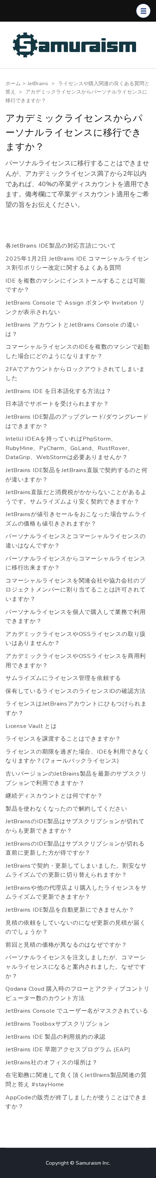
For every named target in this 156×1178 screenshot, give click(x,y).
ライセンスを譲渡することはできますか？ (63, 739)
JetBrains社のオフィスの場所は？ (51, 1062)
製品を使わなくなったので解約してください (66, 809)
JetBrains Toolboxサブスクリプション (57, 1024)
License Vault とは (31, 726)
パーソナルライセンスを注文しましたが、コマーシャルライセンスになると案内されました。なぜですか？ (75, 967)
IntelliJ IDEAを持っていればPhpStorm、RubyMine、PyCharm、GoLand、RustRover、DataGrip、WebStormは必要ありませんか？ (69, 448)
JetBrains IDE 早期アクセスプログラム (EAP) (68, 1049)
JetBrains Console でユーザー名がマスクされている (76, 1011)
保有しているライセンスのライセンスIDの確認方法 (75, 691)
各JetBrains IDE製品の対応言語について (60, 246)
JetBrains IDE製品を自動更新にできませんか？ (69, 910)
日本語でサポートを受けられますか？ (57, 404)
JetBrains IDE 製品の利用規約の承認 (55, 1037)
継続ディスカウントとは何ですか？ (54, 796)
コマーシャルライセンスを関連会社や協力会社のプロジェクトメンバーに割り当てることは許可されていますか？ (75, 590)
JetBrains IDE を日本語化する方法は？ (58, 391)
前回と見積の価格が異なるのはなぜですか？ (66, 945)
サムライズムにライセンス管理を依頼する (63, 678)
